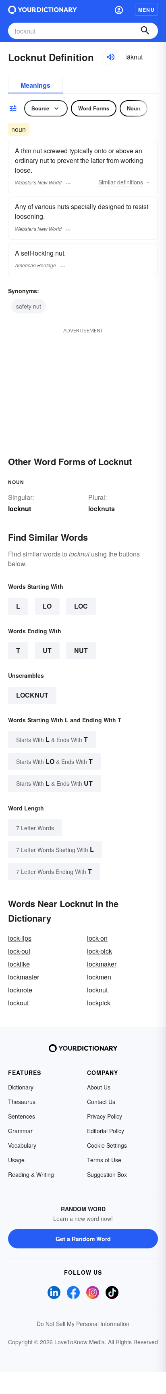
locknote (20, 989)
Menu (146, 9)
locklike (19, 964)
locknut (32, 695)
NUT (81, 650)
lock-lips (19, 938)
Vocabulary (22, 1145)
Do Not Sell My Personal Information (83, 1324)
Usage (16, 1160)
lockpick (98, 1002)
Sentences (21, 1116)
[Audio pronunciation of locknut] (110, 57)
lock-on (97, 938)
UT (47, 650)
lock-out (19, 951)
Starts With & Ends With (52, 739)
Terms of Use (104, 1160)
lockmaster (23, 977)
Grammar (20, 1131)
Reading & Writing (31, 1174)
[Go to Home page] (42, 10)
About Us (98, 1087)
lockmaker (101, 964)
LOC (81, 606)
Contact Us (101, 1102)
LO (47, 606)
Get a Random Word (83, 1239)
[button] (119, 9)
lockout (18, 1002)
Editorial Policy (105, 1131)
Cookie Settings (107, 1145)
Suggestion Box (107, 1174)
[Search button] (145, 30)
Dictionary (20, 1087)
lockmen (99, 977)
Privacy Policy (104, 1116)
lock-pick (99, 951)
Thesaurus (21, 1102)
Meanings (35, 85)
